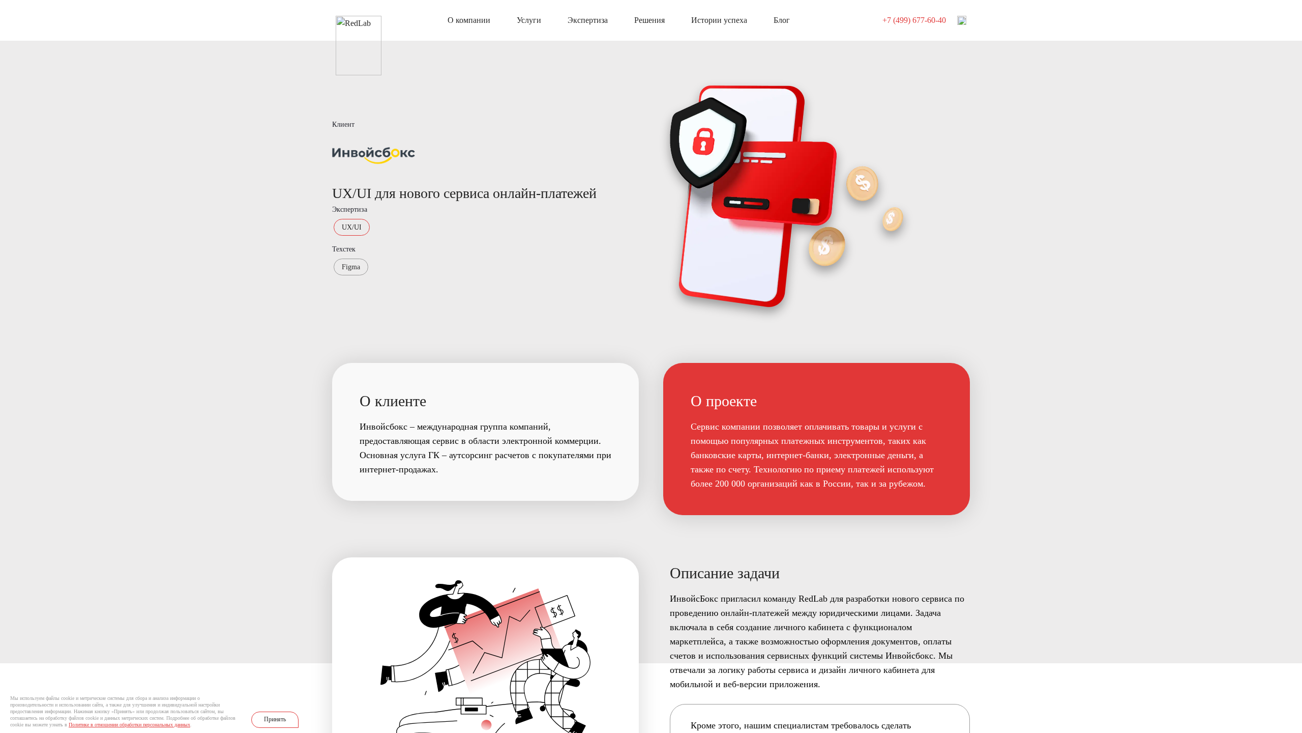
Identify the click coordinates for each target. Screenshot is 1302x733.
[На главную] (358, 21)
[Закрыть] (300, 698)
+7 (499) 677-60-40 (914, 20)
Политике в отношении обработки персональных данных (129, 724)
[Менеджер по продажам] (961, 20)
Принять (275, 719)
